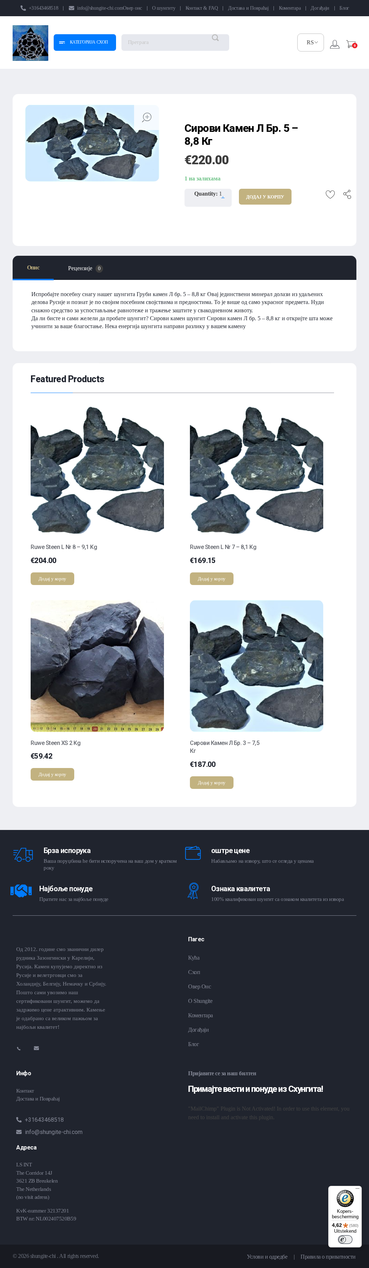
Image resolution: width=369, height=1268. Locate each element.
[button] (222, 194)
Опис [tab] (33, 267)
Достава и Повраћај (38, 1099)
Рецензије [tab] (84, 268)
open (146, 117)
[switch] (345, 1239)
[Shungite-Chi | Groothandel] (30, 43)
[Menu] (357, 1190)
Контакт (25, 1091)
